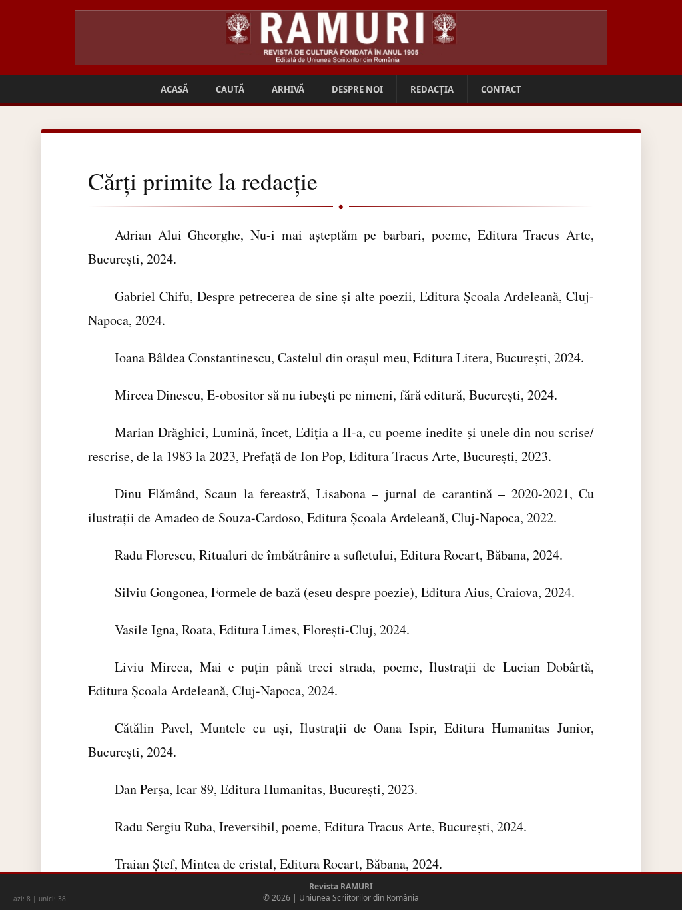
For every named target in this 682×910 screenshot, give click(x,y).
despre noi (357, 89)
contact (501, 89)
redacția (432, 89)
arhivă (288, 89)
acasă (174, 89)
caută (230, 89)
